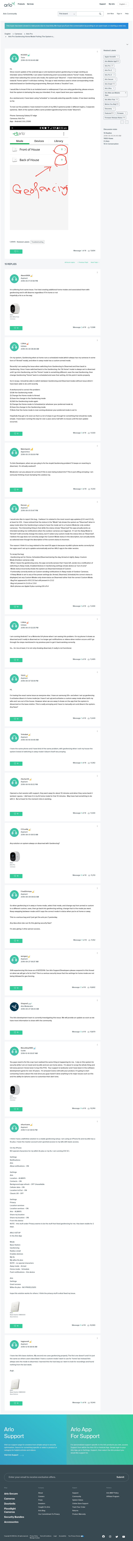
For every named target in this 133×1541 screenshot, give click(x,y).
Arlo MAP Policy (112, 1493)
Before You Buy (110, 104)
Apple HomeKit (110, 57)
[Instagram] (110, 1536)
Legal (55, 1536)
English (8, 34)
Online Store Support (80, 1504)
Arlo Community (10, 14)
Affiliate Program (112, 1496)
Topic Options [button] (127, 45)
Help (127, 13)
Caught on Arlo (44, 1507)
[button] (97, 51)
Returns (75, 1511)
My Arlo (112, 4)
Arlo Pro (29, 34)
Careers (41, 1496)
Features (108, 113)
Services (30, 4)
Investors (41, 1504)
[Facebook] (103, 1536)
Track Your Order (78, 1507)
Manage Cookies (35, 1538)
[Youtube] (123, 1537)
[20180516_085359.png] (39, 178)
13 (81, 1032)
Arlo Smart (108, 84)
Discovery (108, 108)
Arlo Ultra (108, 88)
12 (81, 987)
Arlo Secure (109, 79)
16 (81, 1403)
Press (40, 1500)
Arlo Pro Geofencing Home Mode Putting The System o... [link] (31, 37)
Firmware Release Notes (113, 118)
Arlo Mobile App (110, 61)
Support (103, 4)
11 (82, 940)
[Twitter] (117, 1537)
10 (81, 875)
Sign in (119, 13)
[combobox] (90, 13)
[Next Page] (126, 122)
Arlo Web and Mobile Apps (112, 94)
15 (81, 1325)
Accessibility (62, 1536)
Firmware (120, 113)
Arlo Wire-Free (110, 99)
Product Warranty (79, 1514)
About (40, 1493)
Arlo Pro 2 (108, 70)
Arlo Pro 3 (108, 75)
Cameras (18, 34)
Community (76, 1496)
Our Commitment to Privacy (49, 1514)
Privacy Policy (34, 1536)
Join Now (110, 13)
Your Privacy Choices (74, 1536)
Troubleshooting (37, 242)
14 (81, 1108)
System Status (77, 1500)
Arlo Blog (41, 1511)
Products (21, 4)
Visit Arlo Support (11, 1455)
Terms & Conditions (45, 1536)
